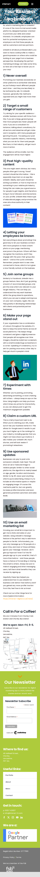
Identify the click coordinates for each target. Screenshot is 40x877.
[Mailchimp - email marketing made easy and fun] (16, 731)
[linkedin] (21, 817)
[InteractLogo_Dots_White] (6, 4)
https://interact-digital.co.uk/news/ (18, 599)
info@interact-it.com (14, 813)
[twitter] (8, 817)
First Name (11, 707)
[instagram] (13, 817)
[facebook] (4, 817)
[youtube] (17, 817)
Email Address (12, 717)
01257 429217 (10, 810)
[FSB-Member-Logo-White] (10, 867)
